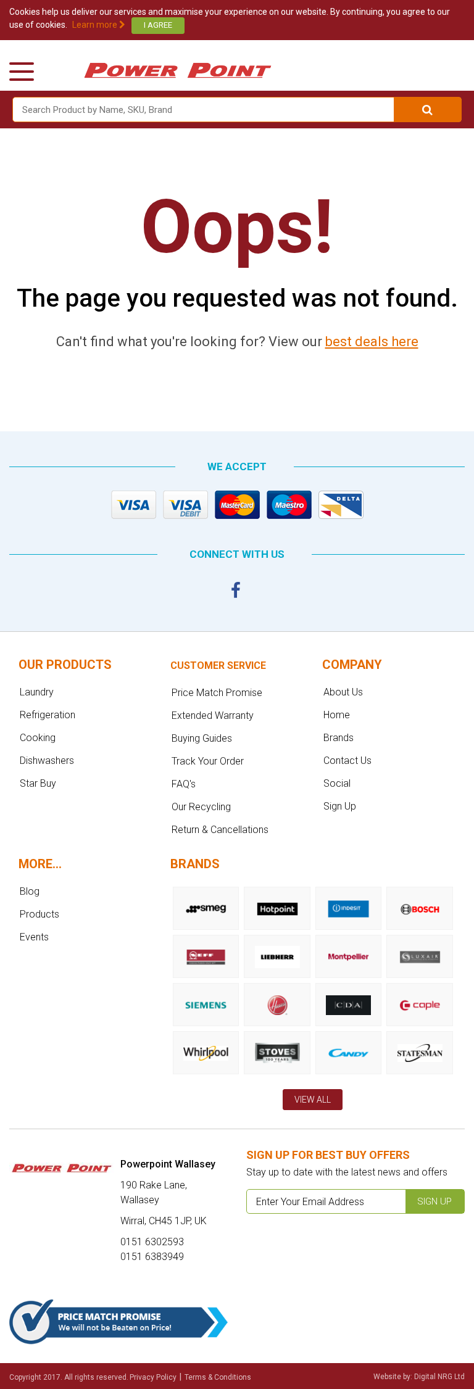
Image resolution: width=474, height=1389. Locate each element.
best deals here (371, 341)
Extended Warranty (213, 715)
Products (39, 914)
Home (336, 715)
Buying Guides (202, 738)
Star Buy (38, 783)
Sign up (434, 1201)
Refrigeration (47, 715)
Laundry (37, 692)
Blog (30, 891)
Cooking (38, 738)
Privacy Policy (153, 1377)
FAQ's (184, 784)
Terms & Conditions (218, 1377)
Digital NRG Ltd (439, 1376)
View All (312, 1100)
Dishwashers (47, 760)
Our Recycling (201, 807)
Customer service (218, 665)
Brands (338, 738)
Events (34, 937)
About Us (343, 692)
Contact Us (347, 760)
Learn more (95, 25)
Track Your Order (208, 761)
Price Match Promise (217, 693)
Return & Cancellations (220, 829)
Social (337, 783)
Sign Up (339, 806)
